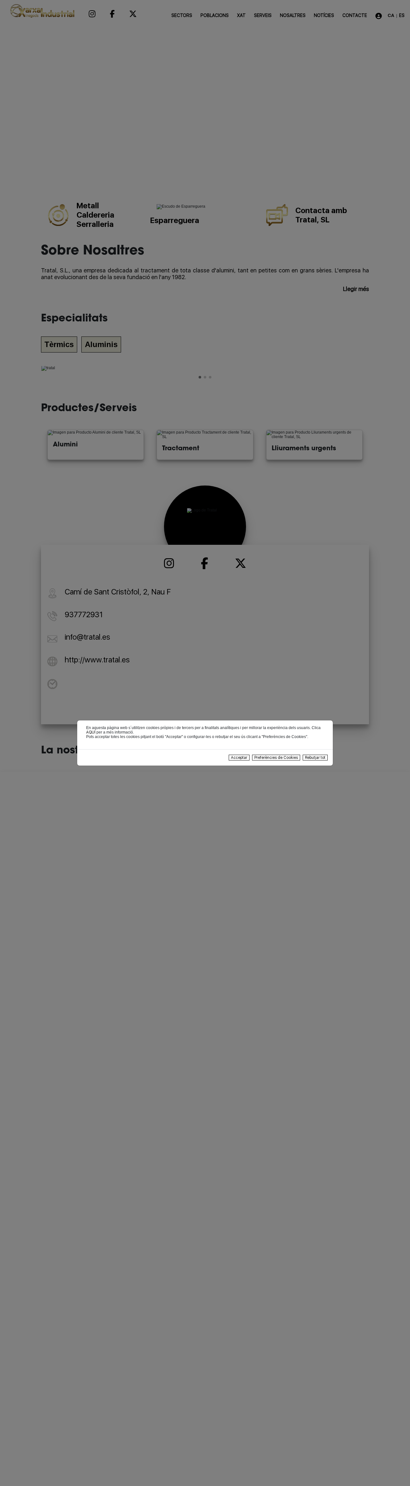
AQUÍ (90, 732)
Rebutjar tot (315, 757)
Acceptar (239, 757)
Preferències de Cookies (276, 757)
